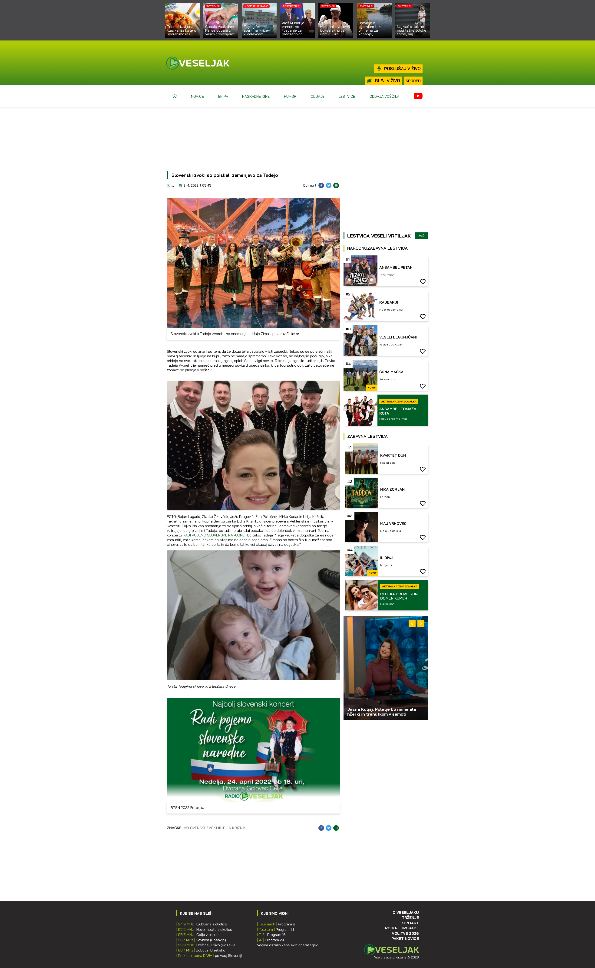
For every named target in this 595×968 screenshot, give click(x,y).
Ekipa (223, 96)
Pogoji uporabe (402, 928)
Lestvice (347, 96)
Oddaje (317, 96)
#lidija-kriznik (232, 827)
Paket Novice (405, 938)
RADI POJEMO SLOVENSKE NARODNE (214, 535)
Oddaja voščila (384, 96)
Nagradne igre (256, 96)
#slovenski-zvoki (200, 827)
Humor (290, 96)
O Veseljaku (406, 912)
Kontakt (410, 923)
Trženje (410, 917)
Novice (197, 96)
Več (421, 236)
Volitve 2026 (405, 933)
